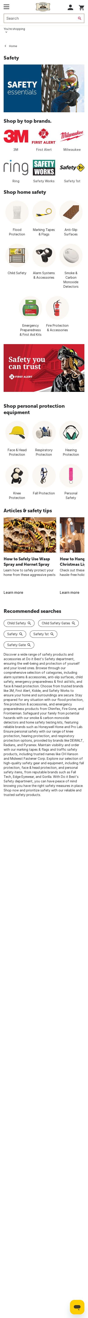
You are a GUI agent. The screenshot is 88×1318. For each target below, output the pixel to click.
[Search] (80, 18)
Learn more (13, 592)
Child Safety (16, 623)
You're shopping (14, 29)
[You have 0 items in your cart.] (81, 6)
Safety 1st (41, 634)
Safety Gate (16, 645)
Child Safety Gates (56, 623)
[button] (70, 7)
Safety (12, 634)
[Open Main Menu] (6, 7)
